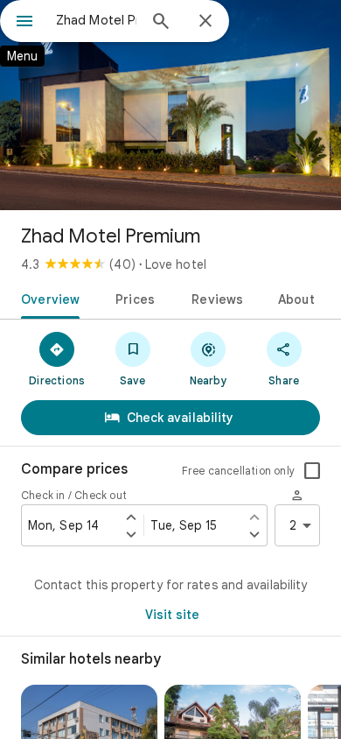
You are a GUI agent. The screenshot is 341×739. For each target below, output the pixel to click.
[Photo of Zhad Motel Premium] (170, 105)
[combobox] (96, 20)
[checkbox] (312, 471)
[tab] (47, 298)
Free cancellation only (238, 470)
